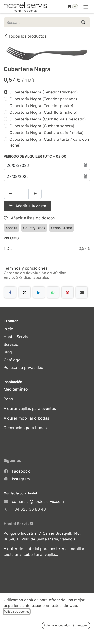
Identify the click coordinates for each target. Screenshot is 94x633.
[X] (24, 292)
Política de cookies (16, 611)
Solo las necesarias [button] (57, 625)
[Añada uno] (35, 194)
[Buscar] (83, 22)
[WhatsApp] (53, 292)
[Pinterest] (67, 292)
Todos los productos (27, 36)
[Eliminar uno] (10, 194)
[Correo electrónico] (81, 292)
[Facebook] (10, 292)
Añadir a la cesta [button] (30, 205)
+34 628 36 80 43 (29, 509)
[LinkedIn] (39, 292)
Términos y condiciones (25, 268)
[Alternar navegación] (85, 6)
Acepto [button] (82, 625)
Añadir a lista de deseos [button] (32, 217)
